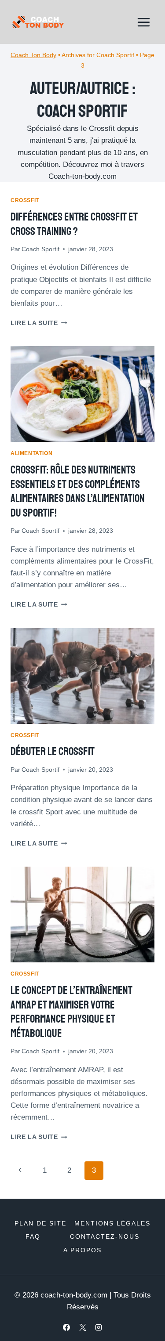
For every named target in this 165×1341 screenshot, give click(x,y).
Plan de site (40, 1223)
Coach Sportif (40, 249)
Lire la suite (39, 323)
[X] (83, 1327)
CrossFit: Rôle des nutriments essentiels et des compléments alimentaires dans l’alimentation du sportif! (78, 491)
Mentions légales (112, 1223)
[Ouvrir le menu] (143, 22)
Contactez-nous (104, 1236)
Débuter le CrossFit (53, 752)
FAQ (33, 1236)
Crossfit (25, 200)
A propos (82, 1250)
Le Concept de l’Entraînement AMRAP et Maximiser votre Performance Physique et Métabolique (71, 1012)
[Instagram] (99, 1327)
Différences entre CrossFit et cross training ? (74, 224)
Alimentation (31, 453)
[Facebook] (66, 1327)
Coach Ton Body (33, 54)
